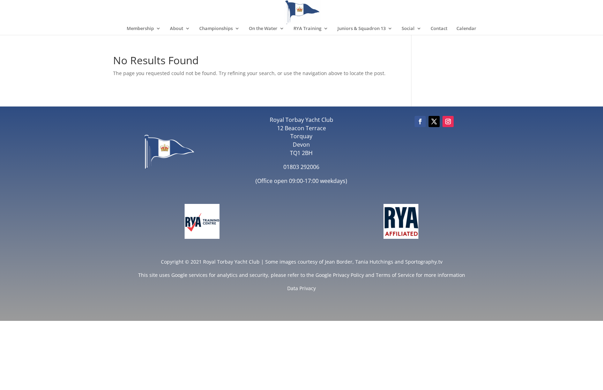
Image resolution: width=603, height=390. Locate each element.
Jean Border (338, 261)
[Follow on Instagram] (448, 121)
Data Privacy (301, 288)
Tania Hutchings (374, 261)
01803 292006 (301, 167)
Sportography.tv (423, 261)
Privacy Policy (348, 275)
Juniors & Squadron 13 (361, 28)
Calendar (466, 28)
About (176, 28)
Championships (216, 28)
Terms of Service (395, 275)
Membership (140, 28)
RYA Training (307, 28)
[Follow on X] (434, 121)
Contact (439, 28)
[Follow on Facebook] (420, 121)
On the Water (263, 28)
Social (408, 28)
